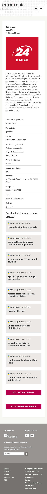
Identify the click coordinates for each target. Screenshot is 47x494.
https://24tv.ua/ (13, 33)
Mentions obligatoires (33, 483)
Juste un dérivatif (16, 311)
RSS (5, 480)
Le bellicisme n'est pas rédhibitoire (19, 327)
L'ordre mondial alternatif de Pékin (22, 361)
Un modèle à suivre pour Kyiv (22, 227)
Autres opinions (23, 392)
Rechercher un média (23, 406)
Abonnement (9, 477)
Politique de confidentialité (30, 487)
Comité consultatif (32, 471)
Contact (28, 480)
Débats (6, 469)
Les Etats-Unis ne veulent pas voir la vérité (22, 378)
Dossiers (7, 471)
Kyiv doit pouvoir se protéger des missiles (22, 277)
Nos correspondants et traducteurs (33, 475)
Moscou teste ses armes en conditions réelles (21, 295)
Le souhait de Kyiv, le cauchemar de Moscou (19, 344)
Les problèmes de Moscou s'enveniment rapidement (21, 243)
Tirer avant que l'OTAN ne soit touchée (23, 260)
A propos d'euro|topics (34, 469)
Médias (6, 474)
